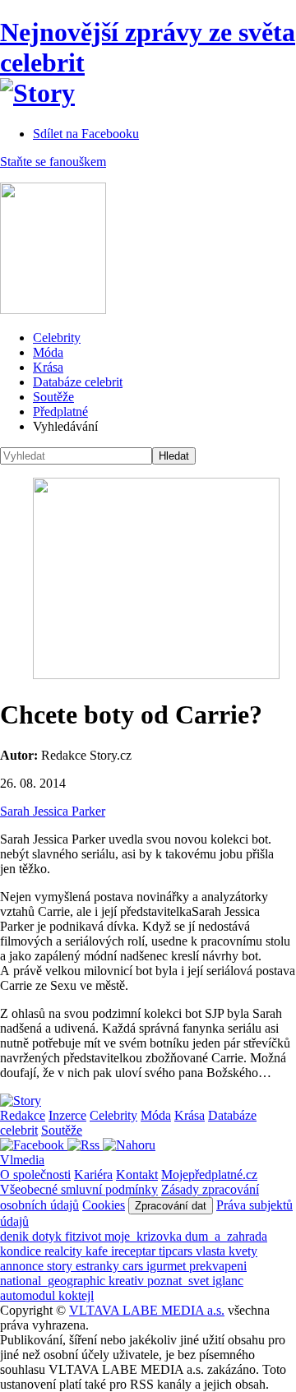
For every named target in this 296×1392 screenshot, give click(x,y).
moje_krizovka (144, 1236)
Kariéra (93, 1175)
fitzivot (84, 1236)
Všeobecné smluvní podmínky (79, 1189)
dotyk (48, 1236)
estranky (99, 1266)
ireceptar (135, 1251)
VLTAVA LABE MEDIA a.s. (146, 1310)
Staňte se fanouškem (53, 162)
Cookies (103, 1205)
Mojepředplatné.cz (209, 1175)
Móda (48, 352)
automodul (29, 1295)
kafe (98, 1251)
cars (134, 1266)
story (61, 1266)
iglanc (227, 1281)
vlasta (212, 1251)
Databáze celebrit (78, 382)
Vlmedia (22, 1160)
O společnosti (35, 1175)
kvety (243, 1251)
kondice (22, 1251)
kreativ (128, 1281)
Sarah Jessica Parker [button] (52, 811)
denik (16, 1236)
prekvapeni (218, 1266)
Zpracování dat (170, 1206)
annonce (23, 1266)
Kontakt (137, 1175)
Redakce (22, 1115)
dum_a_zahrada (226, 1236)
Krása (48, 367)
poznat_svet (179, 1281)
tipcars (177, 1251)
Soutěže (53, 397)
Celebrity (57, 338)
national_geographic (54, 1281)
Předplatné (60, 412)
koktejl (76, 1295)
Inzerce (67, 1115)
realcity (65, 1251)
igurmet (167, 1266)
